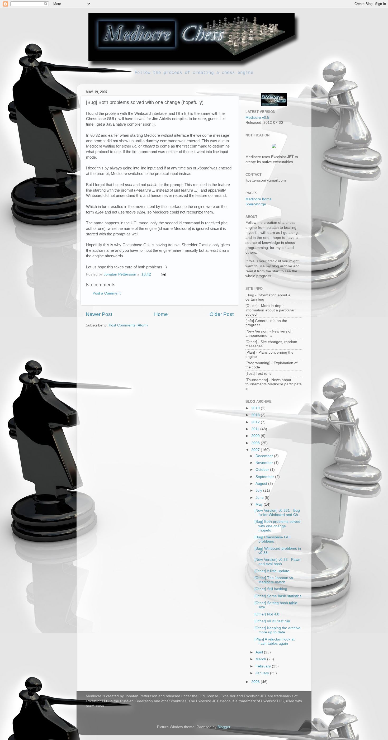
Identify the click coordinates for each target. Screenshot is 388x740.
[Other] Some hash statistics (277, 596)
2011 (255, 429)
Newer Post (99, 314)
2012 (256, 422)
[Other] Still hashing (270, 589)
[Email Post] (163, 274)
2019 (256, 408)
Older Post (222, 314)
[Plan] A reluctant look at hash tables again (274, 641)
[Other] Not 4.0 (266, 614)
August (261, 484)
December (264, 456)
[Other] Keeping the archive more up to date (277, 630)
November (264, 463)
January (262, 673)
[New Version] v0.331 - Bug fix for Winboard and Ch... (277, 513)
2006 (256, 682)
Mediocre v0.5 (257, 118)
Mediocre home (258, 199)
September (265, 477)
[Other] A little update (271, 571)
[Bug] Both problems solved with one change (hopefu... (277, 526)
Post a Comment (107, 293)
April (259, 652)
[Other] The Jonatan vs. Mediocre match (274, 580)
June (260, 498)
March (261, 659)
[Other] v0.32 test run (272, 621)
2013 (256, 415)
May (259, 504)
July (259, 490)
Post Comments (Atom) (128, 325)
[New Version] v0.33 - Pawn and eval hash (277, 562)
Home (161, 314)
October (262, 470)
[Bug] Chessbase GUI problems (272, 539)
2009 (256, 436)
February (263, 666)
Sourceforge (255, 204)
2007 (256, 450)
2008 (256, 443)
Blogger (223, 727)
